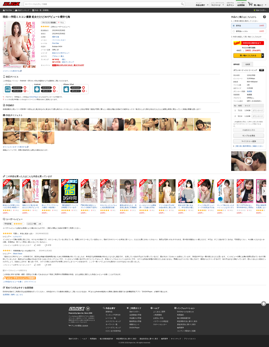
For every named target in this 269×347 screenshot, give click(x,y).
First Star (8, 10)
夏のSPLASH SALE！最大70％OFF (70, 65)
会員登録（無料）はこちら (13, 295)
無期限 (249, 91)
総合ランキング (68, 62)
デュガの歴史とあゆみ (79, 326)
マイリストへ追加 (248, 141)
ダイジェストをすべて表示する (14, 147)
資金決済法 (186, 324)
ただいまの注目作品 (113, 331)
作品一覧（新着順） (42, 10)
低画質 (247, 64)
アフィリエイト (190, 339)
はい (35, 245)
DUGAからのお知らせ (185, 312)
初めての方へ (261, 10)
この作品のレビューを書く (13, 282)
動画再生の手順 (135, 321)
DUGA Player (33, 97)
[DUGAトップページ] (11, 4)
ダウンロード (258, 110)
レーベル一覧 (111, 318)
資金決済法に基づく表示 (149, 339)
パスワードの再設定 (160, 321)
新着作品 (109, 312)
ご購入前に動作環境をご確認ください (249, 146)
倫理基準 (180, 328)
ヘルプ (156, 308)
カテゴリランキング (113, 321)
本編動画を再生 (248, 130)
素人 (62, 56)
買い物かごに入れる (248, 55)
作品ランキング (23, 10)
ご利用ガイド (135, 308)
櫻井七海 (55, 37)
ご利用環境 (157, 315)
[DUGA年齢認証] (77, 308)
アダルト (55, 56)
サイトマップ (176, 339)
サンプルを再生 (248, 136)
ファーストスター (59, 40)
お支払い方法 (158, 318)
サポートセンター (160, 324)
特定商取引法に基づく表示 (126, 339)
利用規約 (180, 315)
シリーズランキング (113, 328)
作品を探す (110, 308)
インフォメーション (186, 308)
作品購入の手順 (135, 318)
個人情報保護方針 (184, 318)
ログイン (230, 5)
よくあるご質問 (159, 312)
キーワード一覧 (111, 324)
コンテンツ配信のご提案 (186, 331)
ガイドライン (30, 282)
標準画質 (236, 64)
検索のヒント (134, 324)
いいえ (46, 245)
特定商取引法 (187, 321)
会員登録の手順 (135, 315)
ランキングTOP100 (113, 315)
